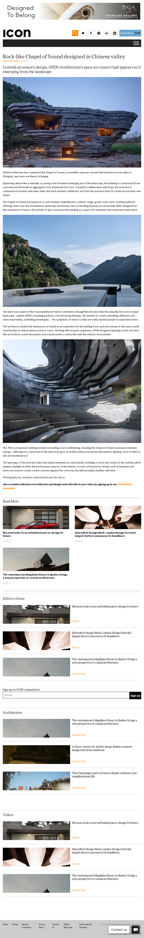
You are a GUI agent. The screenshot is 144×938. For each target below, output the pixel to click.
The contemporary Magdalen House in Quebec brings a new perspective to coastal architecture (35, 576)
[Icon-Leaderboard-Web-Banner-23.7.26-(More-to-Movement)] (72, 11)
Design (75, 621)
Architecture (11, 60)
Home (5, 924)
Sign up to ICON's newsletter (21, 689)
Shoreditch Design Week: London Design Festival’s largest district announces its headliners (105, 534)
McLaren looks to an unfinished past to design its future (33, 534)
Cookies (14, 924)
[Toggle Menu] (136, 43)
